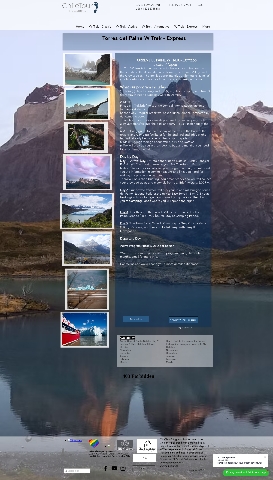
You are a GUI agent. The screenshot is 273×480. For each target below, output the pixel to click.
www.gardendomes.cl (171, 462)
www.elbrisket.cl (169, 466)
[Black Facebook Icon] (105, 468)
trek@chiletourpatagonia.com (102, 451)
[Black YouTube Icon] (114, 468)
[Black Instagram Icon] (123, 468)
